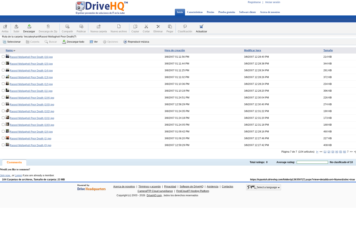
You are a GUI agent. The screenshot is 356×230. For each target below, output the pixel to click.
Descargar (29, 31)
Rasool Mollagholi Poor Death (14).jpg (31, 70)
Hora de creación (175, 50)
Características (195, 12)
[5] (340, 151)
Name (9, 50)
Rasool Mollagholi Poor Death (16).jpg (31, 57)
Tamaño (328, 50)
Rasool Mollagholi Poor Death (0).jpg (30, 145)
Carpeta (34, 41)
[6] (344, 151)
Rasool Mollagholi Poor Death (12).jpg (31, 84)
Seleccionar (14, 41)
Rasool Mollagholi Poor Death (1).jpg (30, 138)
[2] (329, 151)
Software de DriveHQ (191, 186)
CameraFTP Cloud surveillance (155, 191)
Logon (18, 175)
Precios (210, 12)
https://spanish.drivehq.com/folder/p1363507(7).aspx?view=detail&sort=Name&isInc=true (302, 179)
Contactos (227, 186)
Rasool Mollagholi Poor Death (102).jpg (32, 111)
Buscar (53, 41)
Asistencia (212, 186)
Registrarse (254, 2)
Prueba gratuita (226, 12)
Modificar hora (252, 50)
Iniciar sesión (272, 2)
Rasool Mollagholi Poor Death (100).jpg (32, 125)
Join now (5, 175)
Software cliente (247, 12)
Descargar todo (75, 41)
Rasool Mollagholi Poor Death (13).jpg (31, 77)
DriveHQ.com (154, 195)
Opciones (112, 41)
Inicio (180, 12)
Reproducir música (138, 41)
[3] (332, 151)
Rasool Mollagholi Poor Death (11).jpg (31, 91)
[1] (325, 151)
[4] (336, 151)
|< (317, 151)
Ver (96, 41)
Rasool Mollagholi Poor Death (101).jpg (32, 118)
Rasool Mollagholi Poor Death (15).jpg (31, 63)
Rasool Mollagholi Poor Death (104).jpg (32, 97)
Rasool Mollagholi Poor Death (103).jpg (32, 104)
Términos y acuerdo (149, 186)
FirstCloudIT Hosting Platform (192, 191)
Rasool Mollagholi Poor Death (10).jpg (31, 131)
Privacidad (170, 186)
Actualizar (201, 31)
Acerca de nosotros (270, 12)
